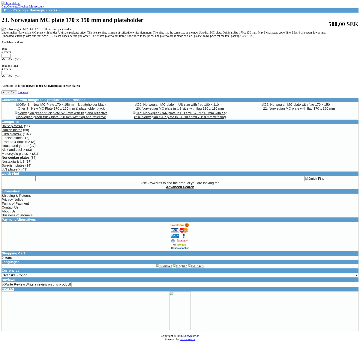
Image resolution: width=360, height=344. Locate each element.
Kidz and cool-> (13, 150)
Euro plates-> (12, 134)
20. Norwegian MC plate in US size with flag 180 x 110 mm (180, 108)
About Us (9, 211)
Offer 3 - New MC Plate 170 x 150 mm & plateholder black (61, 108)
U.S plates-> (11, 169)
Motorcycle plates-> (16, 154)
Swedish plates (13, 165)
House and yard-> (15, 146)
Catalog (19, 10)
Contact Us (10, 207)
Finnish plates (12, 138)
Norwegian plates (43, 10)
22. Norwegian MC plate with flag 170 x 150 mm (299, 108)
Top (7, 10)
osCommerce (187, 339)
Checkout (23, 6)
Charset (8, 289)
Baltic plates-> (12, 126)
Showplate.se (191, 335)
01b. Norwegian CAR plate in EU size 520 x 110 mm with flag (180, 117)
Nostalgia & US (13, 161)
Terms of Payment (15, 203)
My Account (36, 6)
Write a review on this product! (48, 284)
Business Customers (17, 215)
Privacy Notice (12, 199)
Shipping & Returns (16, 195)
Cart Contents (10, 6)
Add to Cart (9, 92)
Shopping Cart (13, 253)
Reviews (23, 92)
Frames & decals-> (16, 142)
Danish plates (12, 130)
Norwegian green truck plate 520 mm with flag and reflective (61, 117)
